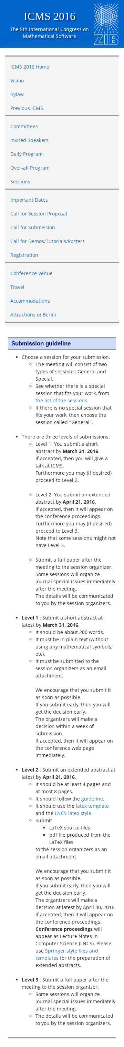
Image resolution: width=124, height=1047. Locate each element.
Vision (17, 80)
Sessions (20, 181)
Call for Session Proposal (38, 213)
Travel (17, 287)
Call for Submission (32, 227)
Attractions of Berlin (33, 314)
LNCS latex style (73, 813)
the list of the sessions (61, 400)
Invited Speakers (29, 140)
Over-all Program (30, 167)
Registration (24, 255)
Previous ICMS (26, 108)
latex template (92, 806)
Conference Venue (31, 273)
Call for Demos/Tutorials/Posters (47, 241)
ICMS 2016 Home (29, 66)
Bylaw (17, 94)
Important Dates (29, 200)
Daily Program (26, 154)
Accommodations (30, 301)
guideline (92, 798)
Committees (24, 126)
